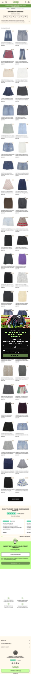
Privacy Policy (16, 352)
